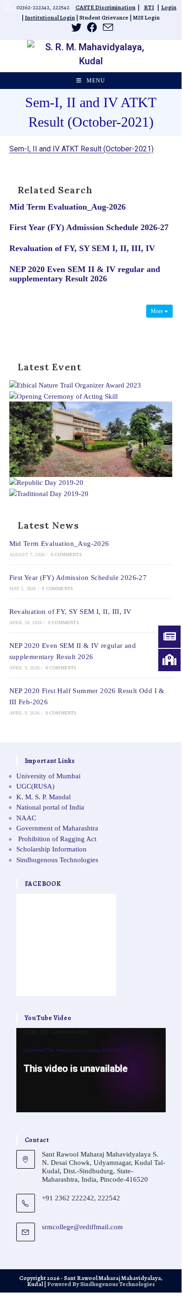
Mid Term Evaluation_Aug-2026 (67, 206)
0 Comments (66, 554)
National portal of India (50, 807)
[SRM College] (91, 438)
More (157, 311)
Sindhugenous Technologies (57, 860)
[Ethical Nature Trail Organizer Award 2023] (75, 384)
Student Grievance (103, 17)
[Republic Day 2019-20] (46, 482)
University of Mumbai (48, 776)
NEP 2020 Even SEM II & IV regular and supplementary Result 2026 (84, 274)
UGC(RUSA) (35, 786)
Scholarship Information (51, 849)
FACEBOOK (43, 883)
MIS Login (146, 17)
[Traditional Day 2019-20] (48, 493)
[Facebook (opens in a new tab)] (92, 27)
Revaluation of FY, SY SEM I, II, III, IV (82, 248)
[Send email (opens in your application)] (106, 27)
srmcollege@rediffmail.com (82, 1227)
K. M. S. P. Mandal (43, 797)
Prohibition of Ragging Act (56, 839)
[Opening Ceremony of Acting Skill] (63, 395)
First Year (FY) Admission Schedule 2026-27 (89, 227)
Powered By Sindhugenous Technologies (101, 1284)
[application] (91, 1070)
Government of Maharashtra (57, 828)
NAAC (26, 818)
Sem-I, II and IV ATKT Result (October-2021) (81, 148)
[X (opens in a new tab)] (76, 27)
